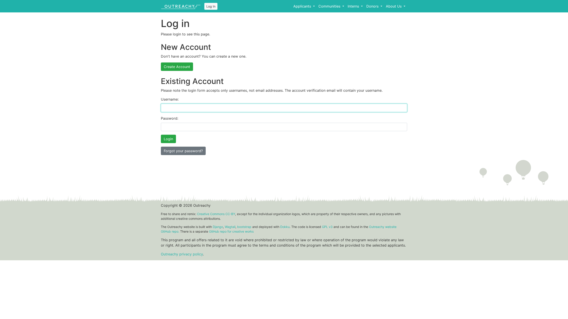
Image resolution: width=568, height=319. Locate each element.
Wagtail (230, 227)
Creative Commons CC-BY (216, 214)
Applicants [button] (302, 6)
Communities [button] (329, 6)
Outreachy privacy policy (182, 254)
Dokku (285, 227)
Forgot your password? (183, 151)
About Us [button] (394, 6)
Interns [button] (354, 6)
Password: (169, 118)
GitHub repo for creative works (231, 231)
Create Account (177, 66)
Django (218, 227)
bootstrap (244, 227)
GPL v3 (327, 227)
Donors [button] (373, 6)
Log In (210, 6)
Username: (170, 99)
